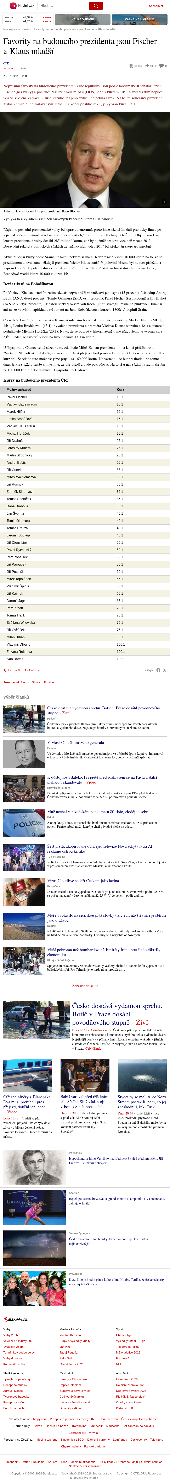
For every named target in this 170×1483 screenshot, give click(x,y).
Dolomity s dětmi (70, 1408)
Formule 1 (123, 1358)
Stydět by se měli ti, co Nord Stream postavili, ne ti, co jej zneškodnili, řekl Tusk (142, 1101)
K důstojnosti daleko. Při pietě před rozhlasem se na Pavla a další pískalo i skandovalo (102, 779)
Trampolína (79, 1426)
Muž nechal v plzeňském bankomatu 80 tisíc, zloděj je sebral (99, 811)
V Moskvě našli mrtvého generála (75, 742)
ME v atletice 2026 (128, 1352)
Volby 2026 (10, 1335)
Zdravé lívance (13, 1390)
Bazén (38, 1426)
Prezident (50, 682)
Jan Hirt (65, 1346)
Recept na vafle (13, 1402)
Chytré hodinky (71, 1446)
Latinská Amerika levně (75, 1402)
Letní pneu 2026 (127, 1379)
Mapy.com (40, 1419)
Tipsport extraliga (127, 1346)
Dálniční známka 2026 (130, 1385)
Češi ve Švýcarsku (72, 1396)
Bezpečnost (54, 886)
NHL (119, 1364)
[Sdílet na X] (165, 670)
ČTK (6, 63)
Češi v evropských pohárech (139, 1419)
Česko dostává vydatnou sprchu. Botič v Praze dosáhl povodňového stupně (103, 710)
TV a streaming (56, 857)
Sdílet (153, 66)
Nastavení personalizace (85, 1466)
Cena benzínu (109, 1419)
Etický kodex (107, 1461)
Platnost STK (124, 1408)
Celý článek (93, 1048)
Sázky (36, 682)
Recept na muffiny (15, 1385)
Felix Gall (66, 1358)
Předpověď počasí (62, 1419)
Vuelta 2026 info (70, 1335)
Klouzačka (112, 1426)
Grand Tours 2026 (72, 1364)
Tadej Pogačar (69, 1352)
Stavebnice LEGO (72, 1439)
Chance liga (124, 1335)
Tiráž (64, 1461)
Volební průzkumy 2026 (18, 1340)
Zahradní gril (77, 1432)
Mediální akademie (82, 1461)
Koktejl (51, 926)
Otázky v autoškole (128, 1402)
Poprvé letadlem (70, 1385)
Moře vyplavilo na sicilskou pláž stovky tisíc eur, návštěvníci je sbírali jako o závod (106, 917)
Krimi (50, 817)
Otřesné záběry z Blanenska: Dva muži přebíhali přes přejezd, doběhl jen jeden (27, 1101)
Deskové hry (138, 1439)
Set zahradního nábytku (138, 1426)
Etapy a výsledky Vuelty (75, 1340)
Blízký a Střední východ (61, 960)
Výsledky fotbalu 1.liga (130, 1340)
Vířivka (93, 1432)
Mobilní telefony (46, 1439)
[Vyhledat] (96, 6)
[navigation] (5, 5)
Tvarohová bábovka (16, 1396)
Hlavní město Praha (58, 787)
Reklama (39, 1461)
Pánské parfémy (95, 1446)
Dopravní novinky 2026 (131, 1390)
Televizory (156, 1439)
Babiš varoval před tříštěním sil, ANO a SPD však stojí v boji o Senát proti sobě (84, 1101)
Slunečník (96, 1426)
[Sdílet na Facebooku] (158, 670)
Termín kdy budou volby (19, 1352)
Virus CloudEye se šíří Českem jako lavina (83, 880)
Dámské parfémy (98, 1439)
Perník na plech (13, 1408)
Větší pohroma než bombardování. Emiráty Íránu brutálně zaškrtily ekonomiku (103, 952)
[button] (85, 160)
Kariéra (52, 1461)
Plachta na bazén (56, 1426)
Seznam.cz (156, 5)
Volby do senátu (13, 1358)
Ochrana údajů (128, 1461)
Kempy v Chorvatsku (73, 1379)
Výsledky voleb (13, 1346)
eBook (138, 66)
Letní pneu (120, 1439)
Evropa (51, 748)
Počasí (51, 718)
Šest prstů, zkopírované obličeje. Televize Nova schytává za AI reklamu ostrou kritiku (99, 848)
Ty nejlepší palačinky (16, 1379)
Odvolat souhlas (151, 1461)
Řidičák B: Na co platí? (131, 1396)
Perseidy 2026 (86, 1419)
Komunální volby (14, 1364)
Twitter (25, 1461)
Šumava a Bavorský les (75, 1390)
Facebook (11, 1461)
